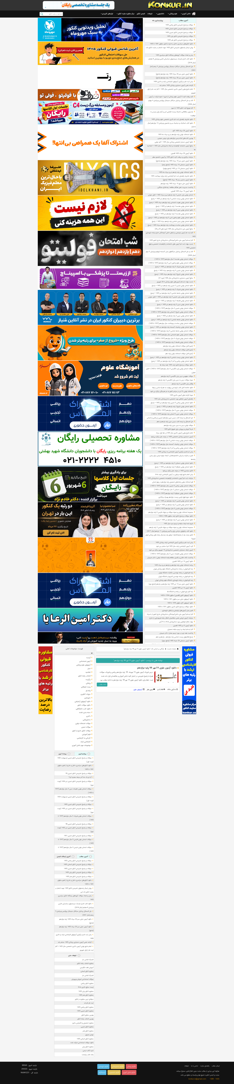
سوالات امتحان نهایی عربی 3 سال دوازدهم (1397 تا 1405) (174, 410)
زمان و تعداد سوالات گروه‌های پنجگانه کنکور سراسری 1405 (174, 55)
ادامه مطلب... (102, 684)
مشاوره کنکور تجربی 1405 (85, 1011)
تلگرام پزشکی (131, 1066)
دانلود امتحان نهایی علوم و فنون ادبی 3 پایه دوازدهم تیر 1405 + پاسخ (170, 217)
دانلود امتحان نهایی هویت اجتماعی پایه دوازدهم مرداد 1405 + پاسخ (171, 202)
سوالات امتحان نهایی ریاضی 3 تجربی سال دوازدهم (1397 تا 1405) (171, 486)
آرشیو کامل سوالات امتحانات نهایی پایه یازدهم (178, 350)
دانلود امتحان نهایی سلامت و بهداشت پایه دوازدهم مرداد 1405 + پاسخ (170, 225)
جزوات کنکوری (86, 694)
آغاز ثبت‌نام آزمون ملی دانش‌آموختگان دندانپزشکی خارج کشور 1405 (171, 240)
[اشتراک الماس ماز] (90, 413)
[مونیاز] (90, 307)
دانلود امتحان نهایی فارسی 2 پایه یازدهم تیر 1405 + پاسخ (174, 504)
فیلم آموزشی (86, 734)
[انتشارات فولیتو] (90, 248)
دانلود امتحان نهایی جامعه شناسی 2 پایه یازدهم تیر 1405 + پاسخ (172, 319)
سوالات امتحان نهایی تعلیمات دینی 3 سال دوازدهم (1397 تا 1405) (172, 554)
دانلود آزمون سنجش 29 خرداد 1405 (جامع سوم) (177, 640)
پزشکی (88, 683)
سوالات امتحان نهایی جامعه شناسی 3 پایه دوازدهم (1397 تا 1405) (172, 331)
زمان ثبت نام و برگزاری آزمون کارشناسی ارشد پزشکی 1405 (174, 542)
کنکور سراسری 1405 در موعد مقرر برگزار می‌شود (178, 470)
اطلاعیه (88, 672)
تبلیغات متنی (72, 955)
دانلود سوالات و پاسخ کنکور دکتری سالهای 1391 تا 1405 (175, 606)
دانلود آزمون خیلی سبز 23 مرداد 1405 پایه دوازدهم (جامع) (174, 78)
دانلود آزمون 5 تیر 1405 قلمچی (183, 625)
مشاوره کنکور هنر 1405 (86, 995)
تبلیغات (149, 13)
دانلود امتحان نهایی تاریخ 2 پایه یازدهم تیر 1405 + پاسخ (175, 406)
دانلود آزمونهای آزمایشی (83, 701)
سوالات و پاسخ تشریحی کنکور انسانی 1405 (179, 28)
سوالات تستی (86, 727)
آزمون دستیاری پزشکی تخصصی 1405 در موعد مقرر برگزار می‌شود (172, 436)
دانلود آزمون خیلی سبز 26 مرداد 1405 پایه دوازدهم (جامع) (174, 74)
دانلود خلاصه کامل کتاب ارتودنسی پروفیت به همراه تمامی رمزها (172, 387)
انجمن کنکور (141, 13)
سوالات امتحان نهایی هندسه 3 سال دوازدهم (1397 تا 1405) (174, 259)
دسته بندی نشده (85, 712)
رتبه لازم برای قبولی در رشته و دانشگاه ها (180, 591)
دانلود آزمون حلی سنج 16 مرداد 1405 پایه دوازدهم (177, 183)
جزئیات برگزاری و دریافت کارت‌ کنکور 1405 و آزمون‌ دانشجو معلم (172, 157)
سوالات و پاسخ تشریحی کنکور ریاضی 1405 (179, 25)
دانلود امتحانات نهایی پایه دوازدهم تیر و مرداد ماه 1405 (175, 134)
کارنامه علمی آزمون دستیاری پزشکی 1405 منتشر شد (176, 85)
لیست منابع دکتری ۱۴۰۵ (85, 987)
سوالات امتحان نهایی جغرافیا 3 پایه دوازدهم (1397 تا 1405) (174, 493)
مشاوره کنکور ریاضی (87, 983)
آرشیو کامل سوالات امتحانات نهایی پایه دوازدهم (178, 346)
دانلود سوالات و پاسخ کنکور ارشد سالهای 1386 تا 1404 (176, 516)
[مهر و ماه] (90, 29)
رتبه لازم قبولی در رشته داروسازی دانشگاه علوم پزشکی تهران (174, 580)
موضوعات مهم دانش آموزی (81, 745)
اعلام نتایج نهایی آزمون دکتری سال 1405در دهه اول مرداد (174, 433)
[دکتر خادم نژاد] (90, 484)
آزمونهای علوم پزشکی (83, 665)
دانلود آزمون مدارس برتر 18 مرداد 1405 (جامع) (178, 180)
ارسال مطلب (216, 1066)
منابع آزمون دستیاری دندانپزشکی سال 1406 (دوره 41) (175, 278)
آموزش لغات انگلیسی (86, 967)
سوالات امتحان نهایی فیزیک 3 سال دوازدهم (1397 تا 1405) (174, 338)
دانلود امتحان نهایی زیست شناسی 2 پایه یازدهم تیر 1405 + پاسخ (172, 198)
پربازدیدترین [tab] (82, 754)
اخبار (89, 668)
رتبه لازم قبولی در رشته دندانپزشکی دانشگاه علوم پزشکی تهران (173, 569)
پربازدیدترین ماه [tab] (157, 20)
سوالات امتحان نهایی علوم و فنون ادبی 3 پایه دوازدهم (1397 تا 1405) (170, 263)
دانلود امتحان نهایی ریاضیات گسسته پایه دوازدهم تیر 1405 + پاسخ (171, 327)
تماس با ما (194, 1066)
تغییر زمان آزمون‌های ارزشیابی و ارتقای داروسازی (177, 610)
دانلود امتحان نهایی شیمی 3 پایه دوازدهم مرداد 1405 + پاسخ (173, 270)
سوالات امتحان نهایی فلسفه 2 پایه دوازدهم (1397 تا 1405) (174, 342)
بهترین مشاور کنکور (87, 1015)
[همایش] (90, 519)
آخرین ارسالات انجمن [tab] (64, 856)
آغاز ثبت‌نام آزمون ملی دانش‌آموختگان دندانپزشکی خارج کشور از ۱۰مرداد (170, 614)
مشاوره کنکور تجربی (87, 1027)
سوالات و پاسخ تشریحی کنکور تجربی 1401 (78, 835)
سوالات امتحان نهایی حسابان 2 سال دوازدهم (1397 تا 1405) (173, 489)
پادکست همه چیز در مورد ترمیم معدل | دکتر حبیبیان (176, 633)
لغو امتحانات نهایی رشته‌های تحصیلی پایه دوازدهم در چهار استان (172, 482)
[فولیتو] (90, 95)
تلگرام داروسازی (103, 1066)
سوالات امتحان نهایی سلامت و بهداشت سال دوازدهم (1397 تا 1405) (171, 323)
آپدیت (88, 657)
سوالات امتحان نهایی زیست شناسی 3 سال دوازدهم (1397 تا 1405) (171, 440)
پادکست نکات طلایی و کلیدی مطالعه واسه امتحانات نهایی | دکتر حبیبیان (170, 557)
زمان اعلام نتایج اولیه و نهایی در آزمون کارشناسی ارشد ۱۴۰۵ (174, 474)
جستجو (42, 14)
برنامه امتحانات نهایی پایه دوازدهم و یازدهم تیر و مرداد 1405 (173, 565)
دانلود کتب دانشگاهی (83, 708)
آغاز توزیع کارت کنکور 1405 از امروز (182, 108)
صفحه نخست (171, 649)
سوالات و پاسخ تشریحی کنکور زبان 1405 (180, 36)
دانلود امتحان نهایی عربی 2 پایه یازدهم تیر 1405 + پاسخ (175, 316)
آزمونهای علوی (137, 689)
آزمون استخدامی (85, 661)
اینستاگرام (102, 1072)
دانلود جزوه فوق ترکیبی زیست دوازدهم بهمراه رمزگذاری (175, 497)
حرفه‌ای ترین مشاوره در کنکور (84, 999)
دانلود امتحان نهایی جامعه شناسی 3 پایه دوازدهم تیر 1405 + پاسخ (172, 293)
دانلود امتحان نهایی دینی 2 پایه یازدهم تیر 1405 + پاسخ (175, 304)
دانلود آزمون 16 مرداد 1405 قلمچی (182, 191)
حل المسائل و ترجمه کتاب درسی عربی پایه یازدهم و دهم (175, 421)
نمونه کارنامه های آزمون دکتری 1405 (181, 395)
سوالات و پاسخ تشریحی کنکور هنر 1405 (180, 40)
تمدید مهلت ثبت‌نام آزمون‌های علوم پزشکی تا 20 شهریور (175, 282)
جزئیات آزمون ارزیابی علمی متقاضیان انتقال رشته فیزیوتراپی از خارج (171, 618)
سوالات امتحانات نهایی (83, 723)
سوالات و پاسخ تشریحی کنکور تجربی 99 (79, 773)
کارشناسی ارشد (85, 741)
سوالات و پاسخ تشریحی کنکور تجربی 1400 (78, 804)
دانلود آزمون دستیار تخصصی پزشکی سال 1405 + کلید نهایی (174, 142)
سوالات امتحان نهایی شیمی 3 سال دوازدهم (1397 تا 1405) (174, 308)
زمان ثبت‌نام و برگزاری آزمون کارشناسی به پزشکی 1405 (175, 452)
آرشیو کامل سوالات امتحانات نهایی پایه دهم (179, 353)
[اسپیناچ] (90, 278)
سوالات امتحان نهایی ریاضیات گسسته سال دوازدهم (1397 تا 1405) (171, 444)
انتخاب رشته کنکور (84, 676)
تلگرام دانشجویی (114, 1072)
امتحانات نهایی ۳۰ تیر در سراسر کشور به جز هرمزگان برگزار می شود (171, 391)
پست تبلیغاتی (86, 686)
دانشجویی (160, 13)
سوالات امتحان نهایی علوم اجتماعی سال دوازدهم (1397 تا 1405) (172, 334)
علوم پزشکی (173, 13)
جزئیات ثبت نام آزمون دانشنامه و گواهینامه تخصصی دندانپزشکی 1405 (170, 478)
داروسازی (87, 697)
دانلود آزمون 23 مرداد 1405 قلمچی (182, 153)
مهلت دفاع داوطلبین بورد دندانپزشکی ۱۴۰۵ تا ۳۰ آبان (176, 622)
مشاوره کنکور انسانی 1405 (85, 1039)
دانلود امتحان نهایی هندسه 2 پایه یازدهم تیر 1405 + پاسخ (174, 206)
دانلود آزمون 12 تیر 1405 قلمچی (182, 588)
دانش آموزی (186, 13)
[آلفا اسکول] (90, 142)
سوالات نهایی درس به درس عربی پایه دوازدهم (178, 425)
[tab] (74, 653)
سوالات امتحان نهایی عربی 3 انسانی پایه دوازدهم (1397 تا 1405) (172, 414)
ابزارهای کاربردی (107, 13)
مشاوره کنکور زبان (87, 1046)
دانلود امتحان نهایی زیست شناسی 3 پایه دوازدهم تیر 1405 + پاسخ (171, 357)
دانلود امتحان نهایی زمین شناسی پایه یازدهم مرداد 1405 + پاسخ (172, 221)
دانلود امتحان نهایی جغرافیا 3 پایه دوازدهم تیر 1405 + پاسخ (174, 467)
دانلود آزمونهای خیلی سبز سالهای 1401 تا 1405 (178, 599)
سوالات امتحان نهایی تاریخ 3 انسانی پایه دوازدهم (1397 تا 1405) (172, 312)
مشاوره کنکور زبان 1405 (85, 991)
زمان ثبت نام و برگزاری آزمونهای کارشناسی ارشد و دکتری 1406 (173, 81)
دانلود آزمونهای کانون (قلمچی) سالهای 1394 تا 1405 (177, 595)
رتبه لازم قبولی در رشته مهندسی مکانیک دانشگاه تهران (176, 572)
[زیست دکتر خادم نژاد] (90, 112)
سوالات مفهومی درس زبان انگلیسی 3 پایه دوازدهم (177, 376)
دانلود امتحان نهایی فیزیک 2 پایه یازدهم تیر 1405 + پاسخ (174, 289)
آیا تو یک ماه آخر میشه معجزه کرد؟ (80, 777)
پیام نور (88, 690)
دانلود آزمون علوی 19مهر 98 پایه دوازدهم (157, 668)
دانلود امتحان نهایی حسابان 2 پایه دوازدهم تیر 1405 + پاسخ (173, 463)
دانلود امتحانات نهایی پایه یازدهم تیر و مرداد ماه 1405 (176, 172)
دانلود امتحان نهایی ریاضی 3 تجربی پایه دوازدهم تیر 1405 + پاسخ (172, 402)
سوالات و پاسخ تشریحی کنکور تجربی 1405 (179, 32)
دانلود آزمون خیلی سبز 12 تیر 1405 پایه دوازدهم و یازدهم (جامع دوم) (171, 584)
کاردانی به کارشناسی (84, 738)
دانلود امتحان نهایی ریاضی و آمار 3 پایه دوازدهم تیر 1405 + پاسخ (172, 361)
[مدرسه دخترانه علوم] (90, 378)
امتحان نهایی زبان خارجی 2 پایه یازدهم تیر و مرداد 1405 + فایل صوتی (170, 195)
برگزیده (88, 679)
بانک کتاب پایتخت (87, 1054)
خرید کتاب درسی (88, 1050)
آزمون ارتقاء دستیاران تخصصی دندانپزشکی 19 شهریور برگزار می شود (171, 550)
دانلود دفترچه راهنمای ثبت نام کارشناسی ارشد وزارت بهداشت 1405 (172, 176)
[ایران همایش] (90, 448)
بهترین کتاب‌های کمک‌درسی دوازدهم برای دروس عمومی (175, 138)
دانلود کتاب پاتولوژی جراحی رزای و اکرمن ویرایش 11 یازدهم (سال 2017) (170, 531)
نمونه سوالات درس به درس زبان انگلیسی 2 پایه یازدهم (175, 380)
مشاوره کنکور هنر (88, 1031)
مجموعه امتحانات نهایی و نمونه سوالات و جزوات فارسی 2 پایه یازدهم (171, 527)
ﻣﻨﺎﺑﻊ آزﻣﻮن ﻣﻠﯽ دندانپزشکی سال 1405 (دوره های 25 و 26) (174, 229)
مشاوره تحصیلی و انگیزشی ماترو (83, 1023)
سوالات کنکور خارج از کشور (81, 730)
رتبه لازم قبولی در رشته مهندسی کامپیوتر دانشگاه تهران (175, 576)
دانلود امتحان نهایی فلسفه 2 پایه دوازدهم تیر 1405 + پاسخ (174, 300)
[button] (91, 653)
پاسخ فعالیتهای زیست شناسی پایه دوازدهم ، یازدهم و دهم (174, 637)
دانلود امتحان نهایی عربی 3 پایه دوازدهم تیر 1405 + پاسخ (174, 210)
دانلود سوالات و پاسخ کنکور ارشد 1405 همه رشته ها (176, 365)
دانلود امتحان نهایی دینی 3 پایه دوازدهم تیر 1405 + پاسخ (174, 520)
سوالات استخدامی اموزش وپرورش (82, 979)
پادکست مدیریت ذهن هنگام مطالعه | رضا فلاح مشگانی (175, 187)
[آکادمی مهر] (90, 555)
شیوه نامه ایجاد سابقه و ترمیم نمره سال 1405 (178, 523)
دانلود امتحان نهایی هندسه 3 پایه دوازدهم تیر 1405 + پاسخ (174, 214)
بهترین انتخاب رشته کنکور (85, 1019)
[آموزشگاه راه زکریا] (90, 638)
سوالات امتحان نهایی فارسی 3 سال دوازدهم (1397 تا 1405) (174, 508)
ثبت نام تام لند (88, 1003)
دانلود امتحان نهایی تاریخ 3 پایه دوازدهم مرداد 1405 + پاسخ (174, 274)
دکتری (88, 716)
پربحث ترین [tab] (62, 754)
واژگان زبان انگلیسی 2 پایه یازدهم (182, 384)
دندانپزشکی (87, 719)
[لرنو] (90, 212)
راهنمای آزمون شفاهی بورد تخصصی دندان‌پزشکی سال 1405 (173, 399)
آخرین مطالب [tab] (183, 20)
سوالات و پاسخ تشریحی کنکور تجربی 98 (79, 824)
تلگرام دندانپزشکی (117, 1066)
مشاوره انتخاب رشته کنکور (85, 963)
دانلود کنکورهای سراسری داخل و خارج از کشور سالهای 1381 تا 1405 (171, 44)
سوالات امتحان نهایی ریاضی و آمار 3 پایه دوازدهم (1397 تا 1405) (172, 448)
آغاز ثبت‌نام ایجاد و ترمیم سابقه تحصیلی (180, 629)
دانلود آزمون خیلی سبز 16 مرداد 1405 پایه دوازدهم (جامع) (174, 161)
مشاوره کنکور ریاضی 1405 (85, 1007)
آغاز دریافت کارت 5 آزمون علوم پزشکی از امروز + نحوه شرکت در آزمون (171, 96)
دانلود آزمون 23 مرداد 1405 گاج (183, 130)
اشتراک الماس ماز (87, 959)
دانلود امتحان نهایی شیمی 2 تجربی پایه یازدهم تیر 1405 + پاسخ (172, 285)
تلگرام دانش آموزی (129, 1072)
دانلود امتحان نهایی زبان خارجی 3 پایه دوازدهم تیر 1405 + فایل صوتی (170, 297)
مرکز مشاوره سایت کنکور (126, 13)
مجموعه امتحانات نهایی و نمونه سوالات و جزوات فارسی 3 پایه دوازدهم (170, 512)
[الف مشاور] (90, 342)
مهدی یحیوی (89, 1034)
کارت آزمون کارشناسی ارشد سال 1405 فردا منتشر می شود (174, 546)
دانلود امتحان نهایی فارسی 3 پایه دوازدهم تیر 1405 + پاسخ (174, 501)
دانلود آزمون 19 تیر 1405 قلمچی (182, 561)
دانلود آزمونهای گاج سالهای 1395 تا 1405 (180, 603)
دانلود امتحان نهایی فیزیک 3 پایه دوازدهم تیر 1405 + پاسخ (174, 266)
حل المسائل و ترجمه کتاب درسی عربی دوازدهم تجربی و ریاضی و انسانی (170, 418)
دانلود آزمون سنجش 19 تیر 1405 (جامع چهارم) (178, 168)
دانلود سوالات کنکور (84, 705)
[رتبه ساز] (90, 77)
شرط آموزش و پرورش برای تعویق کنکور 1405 (178, 429)
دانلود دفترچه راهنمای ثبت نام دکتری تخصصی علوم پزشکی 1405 (172, 119)
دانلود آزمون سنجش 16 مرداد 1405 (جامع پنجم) (177, 164)
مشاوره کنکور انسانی (87, 971)
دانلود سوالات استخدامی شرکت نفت (81, 1042)
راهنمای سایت (204, 1066)
